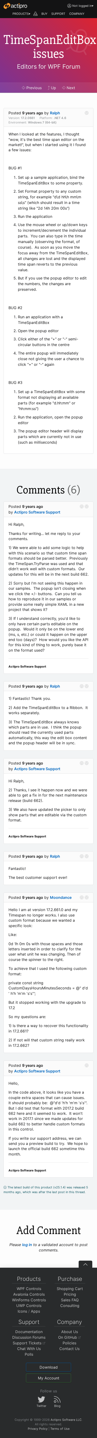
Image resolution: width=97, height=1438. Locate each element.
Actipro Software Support (37, 512)
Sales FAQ (70, 1300)
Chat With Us (29, 1348)
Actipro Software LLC (66, 1420)
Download (49, 1367)
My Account (48, 1378)
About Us (69, 1331)
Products (29, 1278)
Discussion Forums (28, 1337)
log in (27, 1244)
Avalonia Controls (29, 1294)
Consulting (69, 1305)
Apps (35, 1311)
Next (70, 87)
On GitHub (68, 1337)
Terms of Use (59, 1428)
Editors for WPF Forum (48, 66)
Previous (33, 87)
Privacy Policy (38, 1428)
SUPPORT (58, 14)
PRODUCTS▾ (21, 14)
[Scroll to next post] (87, 113)
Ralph (55, 113)
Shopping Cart (70, 1288)
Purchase (70, 1278)
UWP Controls (28, 1305)
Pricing (70, 1294)
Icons (22, 1311)
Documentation (29, 1331)
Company (69, 1321)
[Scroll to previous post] (82, 506)
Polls (29, 1354)
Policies (69, 1343)
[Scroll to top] (85, 1264)
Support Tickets (28, 1343)
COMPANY (77, 14)
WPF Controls (29, 1288)
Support (29, 1321)
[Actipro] (15, 6)
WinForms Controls (29, 1300)
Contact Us (69, 1348)
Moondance (61, 897)
